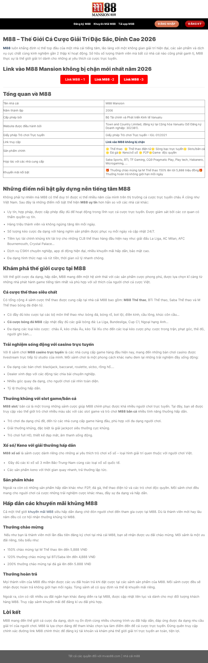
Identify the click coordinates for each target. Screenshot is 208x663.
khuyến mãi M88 (40, 512)
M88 (7, 48)
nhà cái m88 (131, 656)
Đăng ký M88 (82, 23)
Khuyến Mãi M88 (105, 23)
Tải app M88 (126, 23)
